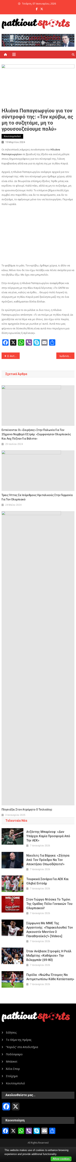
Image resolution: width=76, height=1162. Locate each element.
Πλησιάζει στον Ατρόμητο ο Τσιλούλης (27, 809)
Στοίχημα (12, 1076)
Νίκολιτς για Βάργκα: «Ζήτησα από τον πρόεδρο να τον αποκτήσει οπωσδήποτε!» (47, 860)
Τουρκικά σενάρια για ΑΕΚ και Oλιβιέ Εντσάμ (47, 881)
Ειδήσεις (11, 1032)
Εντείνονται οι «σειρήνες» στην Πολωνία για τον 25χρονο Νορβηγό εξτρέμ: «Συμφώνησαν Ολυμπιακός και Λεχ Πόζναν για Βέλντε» (36, 434)
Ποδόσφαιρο (14, 1054)
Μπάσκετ (11, 1061)
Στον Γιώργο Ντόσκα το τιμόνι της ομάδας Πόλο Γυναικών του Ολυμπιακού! (49, 904)
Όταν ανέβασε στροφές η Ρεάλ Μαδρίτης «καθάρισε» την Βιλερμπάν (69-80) (48, 955)
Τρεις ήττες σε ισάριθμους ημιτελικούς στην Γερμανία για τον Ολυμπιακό (37, 497)
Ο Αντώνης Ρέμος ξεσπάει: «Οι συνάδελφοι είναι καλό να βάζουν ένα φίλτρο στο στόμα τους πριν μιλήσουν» (13, 356)
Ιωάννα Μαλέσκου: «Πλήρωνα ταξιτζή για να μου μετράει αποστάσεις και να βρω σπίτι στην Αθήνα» (67, 356)
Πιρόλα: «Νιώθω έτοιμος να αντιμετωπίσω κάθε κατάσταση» (50, 977)
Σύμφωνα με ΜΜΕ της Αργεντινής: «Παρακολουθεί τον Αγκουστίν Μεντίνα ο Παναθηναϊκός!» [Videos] (49, 929)
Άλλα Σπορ (13, 1069)
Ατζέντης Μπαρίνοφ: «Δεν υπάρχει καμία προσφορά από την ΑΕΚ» (48, 836)
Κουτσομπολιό (12, 136)
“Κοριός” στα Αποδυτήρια (22, 1047)
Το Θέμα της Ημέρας (18, 1040)
